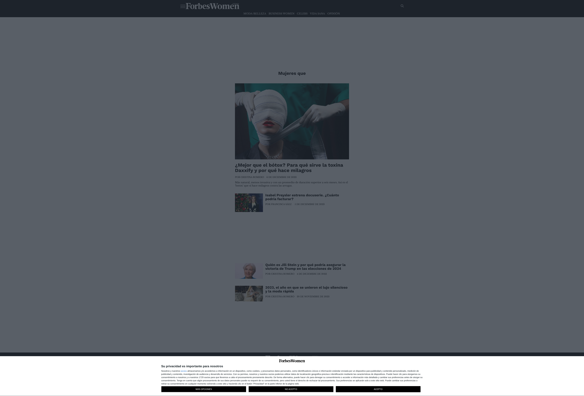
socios (184, 371)
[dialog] (292, 376)
